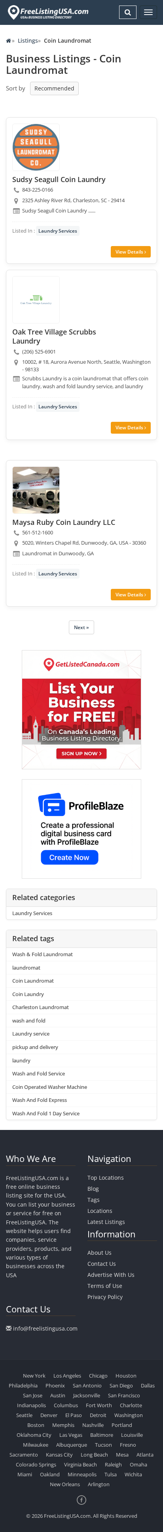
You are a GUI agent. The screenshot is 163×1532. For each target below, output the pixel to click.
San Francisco (124, 1395)
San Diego (121, 1385)
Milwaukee (35, 1444)
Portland (122, 1425)
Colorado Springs (36, 1464)
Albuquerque (71, 1444)
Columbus (66, 1405)
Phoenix (55, 1385)
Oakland (50, 1474)
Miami (24, 1474)
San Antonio (87, 1385)
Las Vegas (70, 1434)
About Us (99, 1252)
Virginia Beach (80, 1464)
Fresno (128, 1444)
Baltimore (101, 1434)
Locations (99, 1210)
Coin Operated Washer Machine (49, 1086)
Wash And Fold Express (39, 1099)
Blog (93, 1188)
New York (34, 1375)
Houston (126, 1375)
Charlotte (131, 1405)
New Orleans (65, 1484)
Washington (128, 1415)
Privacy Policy (105, 1297)
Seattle (24, 1415)
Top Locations (105, 1177)
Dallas (148, 1385)
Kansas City (59, 1454)
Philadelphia (23, 1385)
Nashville (93, 1425)
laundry (21, 1060)
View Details (130, 251)
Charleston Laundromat (40, 1007)
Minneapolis (82, 1474)
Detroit (98, 1415)
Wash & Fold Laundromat (42, 954)
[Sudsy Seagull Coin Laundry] (36, 147)
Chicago (98, 1375)
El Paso (73, 1415)
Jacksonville (86, 1395)
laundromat (26, 967)
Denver (48, 1415)
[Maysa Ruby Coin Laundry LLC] (36, 490)
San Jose (32, 1395)
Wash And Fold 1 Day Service (46, 1113)
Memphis (63, 1425)
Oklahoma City (34, 1434)
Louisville (132, 1434)
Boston (35, 1425)
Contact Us (101, 1263)
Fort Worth (99, 1405)
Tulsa (110, 1474)
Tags (93, 1199)
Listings (28, 40)
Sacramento (23, 1454)
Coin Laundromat (33, 980)
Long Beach (94, 1454)
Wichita (133, 1474)
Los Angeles (67, 1375)
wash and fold (28, 1020)
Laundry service (30, 1033)
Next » (81, 627)
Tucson (103, 1444)
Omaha (138, 1464)
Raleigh (113, 1464)
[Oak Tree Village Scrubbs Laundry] (36, 299)
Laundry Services (57, 230)
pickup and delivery (35, 1047)
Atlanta (145, 1454)
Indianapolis (31, 1405)
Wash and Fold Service (38, 1073)
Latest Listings (106, 1222)
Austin (57, 1395)
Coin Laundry (28, 994)
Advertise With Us (111, 1274)
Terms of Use (104, 1286)
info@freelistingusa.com (45, 1328)
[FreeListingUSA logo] (47, 12)
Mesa (122, 1454)
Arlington (99, 1484)
